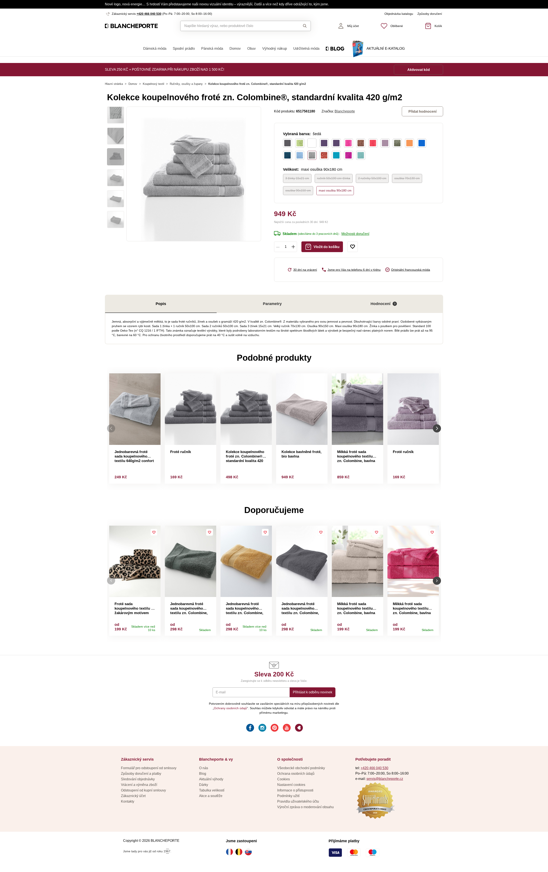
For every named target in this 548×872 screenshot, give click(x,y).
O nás (203, 768)
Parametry (272, 304)
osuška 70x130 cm (407, 178)
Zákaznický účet (133, 796)
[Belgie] (240, 852)
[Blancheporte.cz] (131, 26)
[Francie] (230, 852)
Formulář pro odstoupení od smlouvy (148, 768)
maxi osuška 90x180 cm (335, 190)
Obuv (251, 48)
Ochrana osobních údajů (295, 773)
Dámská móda (154, 48)
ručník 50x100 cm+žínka (333, 178)
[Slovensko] (249, 852)
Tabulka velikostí (211, 790)
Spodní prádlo (184, 48)
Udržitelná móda (306, 48)
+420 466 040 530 (149, 13)
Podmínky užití (288, 796)
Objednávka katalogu (398, 13)
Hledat (300, 26)
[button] (111, 581)
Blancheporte (345, 111)
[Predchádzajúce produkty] (111, 428)
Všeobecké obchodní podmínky (301, 768)
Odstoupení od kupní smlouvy (143, 790)
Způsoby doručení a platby (141, 773)
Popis (161, 304)
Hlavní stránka (114, 83)
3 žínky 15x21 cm (297, 178)
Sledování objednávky (138, 779)
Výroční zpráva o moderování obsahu (305, 807)
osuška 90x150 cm (298, 190)
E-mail (221, 692)
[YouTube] (286, 728)
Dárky (203, 785)
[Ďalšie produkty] (437, 428)
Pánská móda (212, 48)
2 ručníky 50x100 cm (372, 178)
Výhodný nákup (274, 48)
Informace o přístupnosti (295, 790)
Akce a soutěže (210, 796)
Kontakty (127, 801)
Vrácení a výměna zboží (139, 785)
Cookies (283, 779)
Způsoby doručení (429, 13)
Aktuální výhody (211, 779)
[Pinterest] (274, 728)
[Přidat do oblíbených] (352, 246)
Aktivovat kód (418, 70)
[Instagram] (262, 728)
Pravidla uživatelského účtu (298, 801)
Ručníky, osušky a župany (186, 83)
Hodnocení (383, 304)
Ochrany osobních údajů (230, 708)
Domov (235, 48)
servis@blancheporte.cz (384, 779)
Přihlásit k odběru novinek (312, 692)
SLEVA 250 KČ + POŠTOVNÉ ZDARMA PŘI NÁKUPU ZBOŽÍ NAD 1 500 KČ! (164, 69)
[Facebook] (249, 728)
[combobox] (235, 26)
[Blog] (298, 728)
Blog (202, 773)
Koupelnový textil (153, 83)
